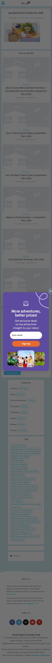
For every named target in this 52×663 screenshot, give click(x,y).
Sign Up (26, 343)
